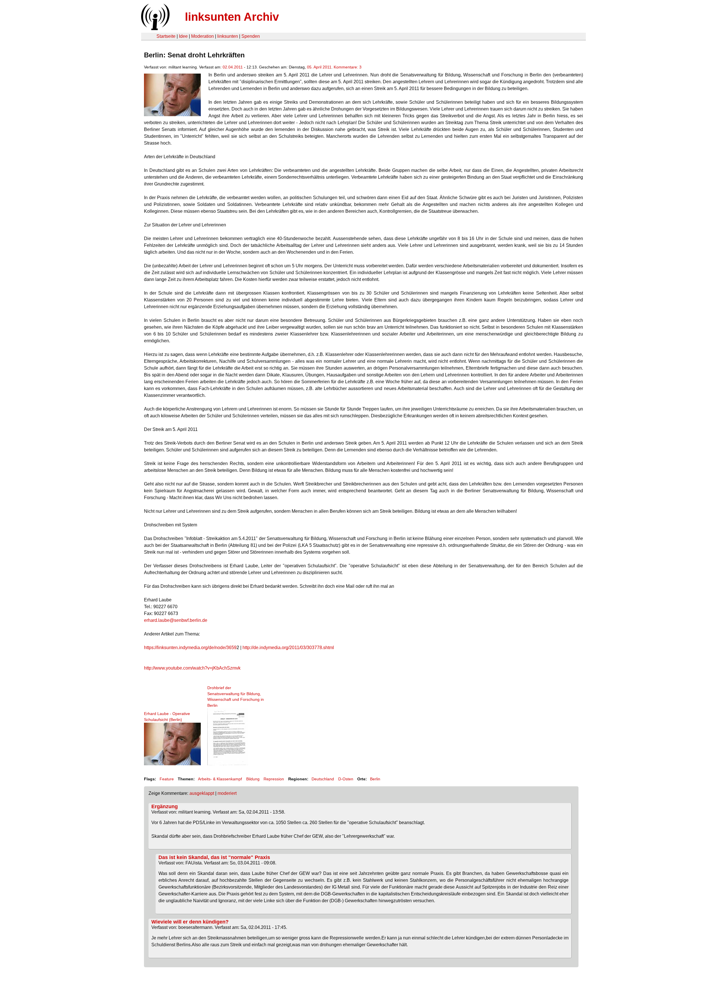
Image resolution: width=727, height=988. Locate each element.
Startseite (166, 36)
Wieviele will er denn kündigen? (190, 922)
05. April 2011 (319, 67)
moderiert (227, 793)
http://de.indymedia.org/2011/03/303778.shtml (288, 647)
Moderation (202, 36)
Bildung (253, 779)
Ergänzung (164, 806)
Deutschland (323, 779)
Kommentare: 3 (348, 67)
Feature (167, 779)
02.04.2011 (233, 67)
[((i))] (155, 28)
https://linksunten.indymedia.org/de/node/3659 (190, 647)
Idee (183, 36)
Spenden (250, 36)
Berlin (375, 779)
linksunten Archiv (232, 17)
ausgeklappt (201, 793)
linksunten (227, 36)
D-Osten (345, 779)
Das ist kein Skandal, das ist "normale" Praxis (214, 857)
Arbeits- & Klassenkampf (220, 779)
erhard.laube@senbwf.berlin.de (175, 620)
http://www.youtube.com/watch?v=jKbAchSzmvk (192, 668)
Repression (274, 779)
